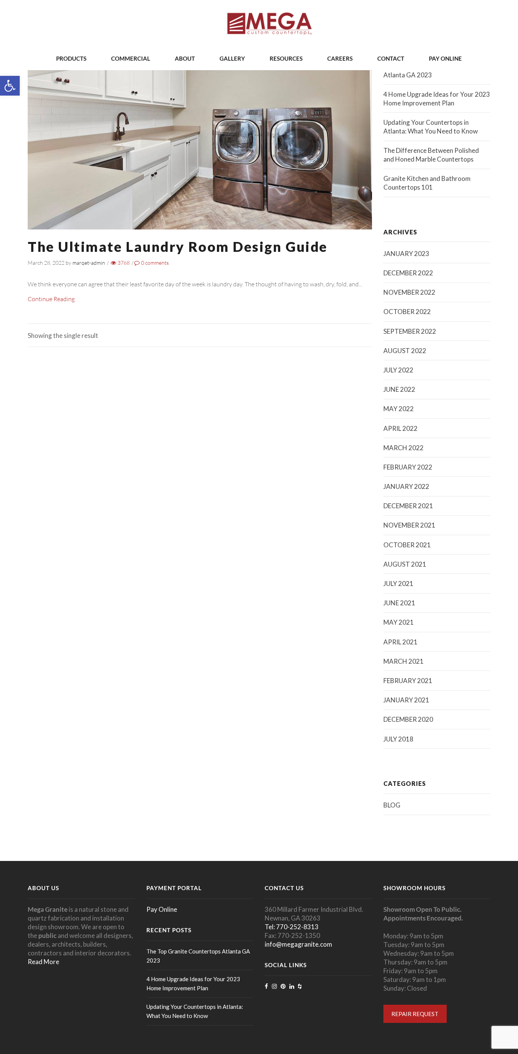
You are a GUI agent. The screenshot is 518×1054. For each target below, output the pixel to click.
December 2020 (408, 719)
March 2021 (403, 661)
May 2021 (398, 622)
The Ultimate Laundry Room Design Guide (178, 246)
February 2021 (407, 681)
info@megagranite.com (298, 944)
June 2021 (399, 603)
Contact (390, 58)
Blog (391, 805)
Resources (286, 58)
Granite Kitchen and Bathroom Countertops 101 (427, 182)
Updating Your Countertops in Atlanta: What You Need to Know (430, 126)
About (185, 58)
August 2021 (404, 564)
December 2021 (408, 506)
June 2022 (399, 389)
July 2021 (398, 583)
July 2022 (398, 370)
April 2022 (400, 428)
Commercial (130, 58)
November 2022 (409, 292)
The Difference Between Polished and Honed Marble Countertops (431, 154)
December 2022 (408, 273)
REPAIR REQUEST (414, 1013)
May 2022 (398, 409)
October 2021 (407, 545)
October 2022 (407, 312)
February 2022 (407, 467)
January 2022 (406, 486)
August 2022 (404, 351)
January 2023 (406, 254)
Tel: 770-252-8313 (292, 927)
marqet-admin (88, 262)
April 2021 (400, 642)
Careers (340, 58)
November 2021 (409, 525)
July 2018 (398, 739)
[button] (10, 86)
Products (71, 58)
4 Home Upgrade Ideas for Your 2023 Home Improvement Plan (436, 98)
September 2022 (409, 331)
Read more (199, 124)
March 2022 (403, 448)
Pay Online (445, 58)
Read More (43, 962)
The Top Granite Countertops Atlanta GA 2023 (425, 70)
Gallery (232, 58)
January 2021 (406, 700)
